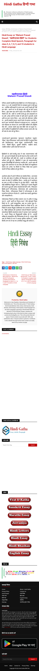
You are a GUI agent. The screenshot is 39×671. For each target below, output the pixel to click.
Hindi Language (16, 262)
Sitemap (4, 602)
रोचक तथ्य (4, 595)
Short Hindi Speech (7, 263)
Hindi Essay (9, 262)
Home (3, 29)
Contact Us (23, 591)
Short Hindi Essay (25, 262)
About (10, 665)
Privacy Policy (5, 591)
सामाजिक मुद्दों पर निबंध (25, 602)
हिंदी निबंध (8, 29)
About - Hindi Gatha (25, 589)
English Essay (23, 598)
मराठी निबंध (22, 593)
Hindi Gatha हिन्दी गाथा (19, 4)
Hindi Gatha (5, 50)
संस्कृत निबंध (4, 600)
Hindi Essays (5, 593)
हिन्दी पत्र (4, 597)
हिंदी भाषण (22, 595)
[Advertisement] (19, 73)
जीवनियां (22, 600)
